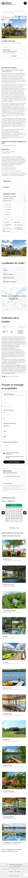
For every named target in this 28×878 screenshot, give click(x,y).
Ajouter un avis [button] (15, 528)
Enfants (4, 431)
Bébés (4, 436)
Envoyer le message (14, 462)
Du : (4, 412)
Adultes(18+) (6, 425)
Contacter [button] (14, 56)
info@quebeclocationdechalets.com (15, 864)
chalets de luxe (12, 867)
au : (4, 417)
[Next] (24, 27)
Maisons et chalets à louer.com (11, 536)
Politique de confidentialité (14, 875)
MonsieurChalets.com (18, 866)
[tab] (14, 181)
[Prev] (3, 27)
